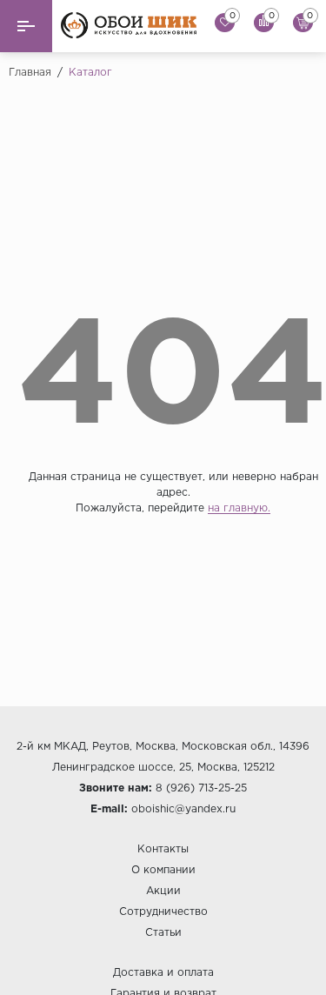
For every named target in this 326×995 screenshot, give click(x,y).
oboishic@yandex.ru (183, 809)
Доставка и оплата (163, 973)
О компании (163, 870)
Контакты (163, 849)
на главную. (239, 508)
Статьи (163, 933)
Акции (163, 891)
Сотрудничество (163, 912)
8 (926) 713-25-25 (201, 788)
